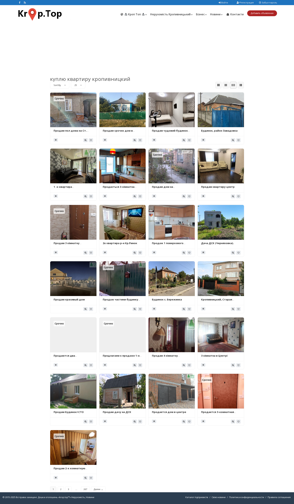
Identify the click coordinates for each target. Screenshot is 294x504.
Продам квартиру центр (218, 186)
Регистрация (246, 2)
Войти (224, 2)
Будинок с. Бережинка (167, 299)
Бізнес (200, 14)
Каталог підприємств (196, 497)
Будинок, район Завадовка (219, 130)
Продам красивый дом (69, 299)
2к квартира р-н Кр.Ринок (120, 243)
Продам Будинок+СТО (69, 412)
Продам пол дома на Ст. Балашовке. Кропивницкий (72, 132)
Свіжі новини (219, 497)
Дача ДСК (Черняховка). (217, 243)
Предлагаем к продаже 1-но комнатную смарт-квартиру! (122, 357)
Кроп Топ (134, 14)
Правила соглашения (279, 497)
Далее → (98, 489)
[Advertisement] (147, 47)
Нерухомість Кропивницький (170, 14)
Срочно (59, 98)
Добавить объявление (262, 13)
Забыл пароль (269, 2)
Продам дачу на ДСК (117, 412)
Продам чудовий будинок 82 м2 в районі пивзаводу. (170, 132)
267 (85, 489)
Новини (215, 14)
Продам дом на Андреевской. (162, 188)
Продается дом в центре (169, 412)
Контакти (237, 14)
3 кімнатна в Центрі (214, 355)
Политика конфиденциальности (246, 497)
